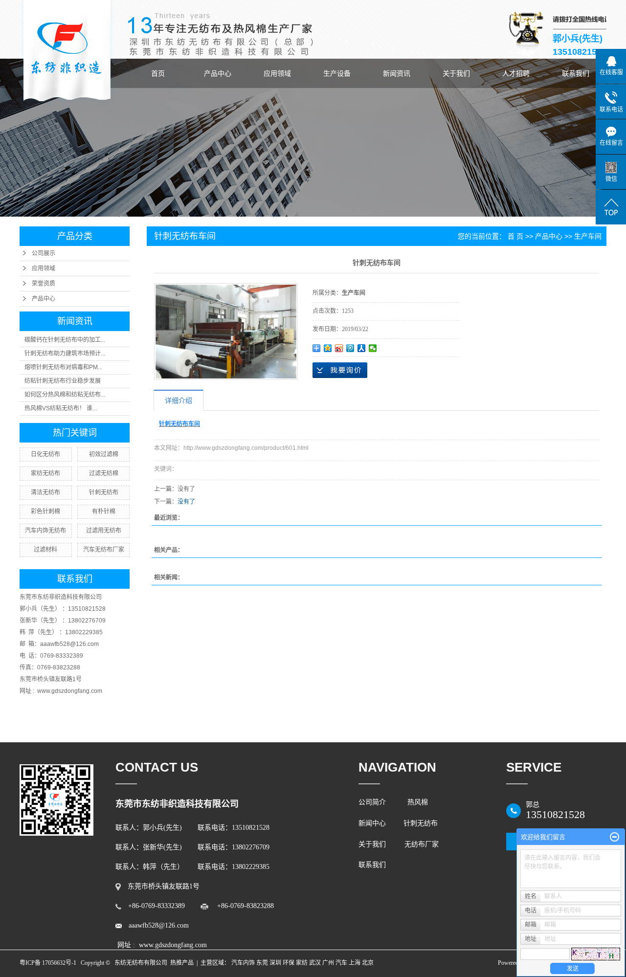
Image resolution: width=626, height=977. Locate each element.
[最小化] (614, 837)
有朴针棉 (103, 511)
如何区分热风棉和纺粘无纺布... (64, 394)
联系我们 (575, 73)
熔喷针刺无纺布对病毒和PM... (63, 367)
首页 (158, 73)
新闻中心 (372, 823)
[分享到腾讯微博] (350, 348)
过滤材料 (45, 549)
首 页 (515, 236)
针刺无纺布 (103, 492)
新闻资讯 (396, 73)
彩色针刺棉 (45, 511)
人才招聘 (516, 73)
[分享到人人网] (362, 348)
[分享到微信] (373, 348)
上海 (354, 962)
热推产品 (182, 962)
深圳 (275, 962)
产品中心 (217, 73)
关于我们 (456, 73)
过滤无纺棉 (103, 473)
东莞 (262, 962)
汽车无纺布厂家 (103, 549)
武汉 (315, 962)
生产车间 (588, 236)
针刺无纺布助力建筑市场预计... (64, 353)
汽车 (341, 962)
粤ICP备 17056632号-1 (48, 962)
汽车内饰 (243, 962)
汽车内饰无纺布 (45, 530)
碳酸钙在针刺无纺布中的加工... (64, 339)
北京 (368, 962)
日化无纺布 (45, 454)
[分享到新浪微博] (339, 348)
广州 (328, 962)
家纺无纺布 (45, 473)
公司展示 (43, 253)
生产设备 (337, 73)
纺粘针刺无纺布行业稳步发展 (62, 380)
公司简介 (374, 802)
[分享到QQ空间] (328, 348)
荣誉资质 (43, 283)
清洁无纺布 (45, 492)
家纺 (302, 962)
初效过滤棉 (103, 454)
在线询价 (340, 370)
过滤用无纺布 (103, 530)
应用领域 (277, 73)
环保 (288, 962)
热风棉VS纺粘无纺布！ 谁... (60, 408)
